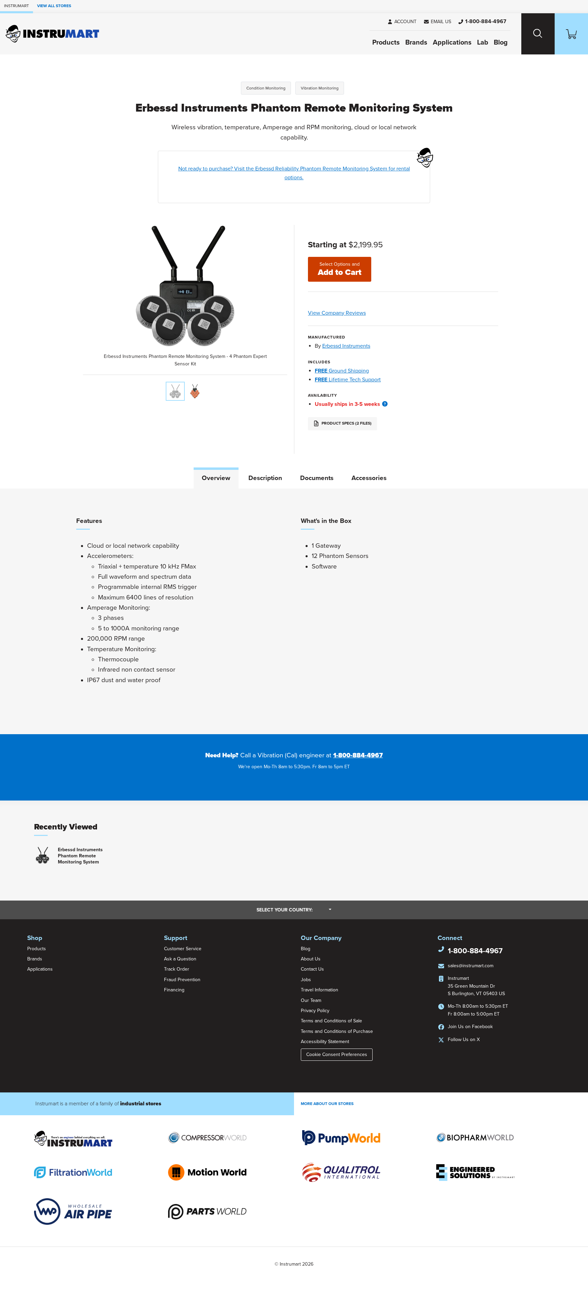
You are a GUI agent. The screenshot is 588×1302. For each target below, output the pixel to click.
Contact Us (312, 969)
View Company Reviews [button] (352, 313)
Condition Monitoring (265, 88)
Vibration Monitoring (320, 88)
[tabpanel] (294, 611)
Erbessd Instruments (346, 346)
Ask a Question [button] (180, 959)
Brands (416, 42)
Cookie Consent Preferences (336, 1054)
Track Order (176, 969)
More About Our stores (327, 1103)
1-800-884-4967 (358, 755)
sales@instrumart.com (470, 966)
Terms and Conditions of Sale (331, 1021)
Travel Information (319, 990)
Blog (501, 42)
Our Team (311, 1000)
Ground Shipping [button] (342, 370)
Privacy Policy (315, 1010)
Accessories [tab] (369, 478)
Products (386, 42)
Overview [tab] (216, 478)
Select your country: (294, 910)
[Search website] (538, 33)
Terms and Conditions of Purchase (337, 1031)
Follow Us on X (464, 1039)
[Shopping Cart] (571, 33)
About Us (311, 959)
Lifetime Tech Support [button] (348, 379)
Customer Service (182, 949)
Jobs (306, 980)
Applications (452, 42)
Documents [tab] (316, 478)
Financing (174, 990)
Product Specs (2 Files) (346, 423)
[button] (437, 22)
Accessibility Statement (325, 1041)
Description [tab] (265, 478)
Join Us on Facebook (470, 1026)
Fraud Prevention (182, 980)
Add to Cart (339, 269)
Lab (482, 42)
